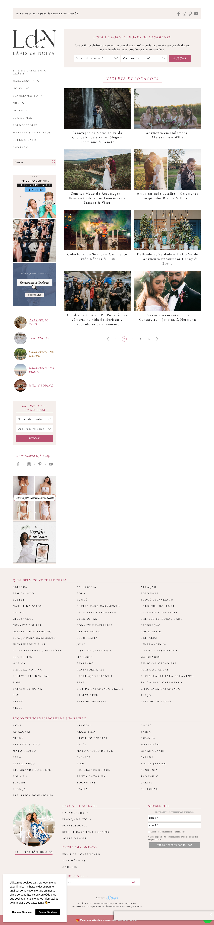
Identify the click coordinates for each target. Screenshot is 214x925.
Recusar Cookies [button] (22, 912)
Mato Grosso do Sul (95, 750)
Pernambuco (24, 763)
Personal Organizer (159, 663)
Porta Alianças (155, 669)
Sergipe (19, 782)
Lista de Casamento (95, 650)
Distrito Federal (92, 738)
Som (16, 695)
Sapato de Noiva (27, 688)
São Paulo (150, 776)
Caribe (146, 782)
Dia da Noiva (88, 631)
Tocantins (86, 782)
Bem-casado (23, 593)
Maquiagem (151, 656)
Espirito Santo (26, 744)
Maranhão (150, 744)
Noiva (18, 88)
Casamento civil (39, 322)
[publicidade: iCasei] (34, 196)
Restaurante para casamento (168, 676)
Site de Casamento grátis (30, 72)
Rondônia (149, 769)
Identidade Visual (29, 644)
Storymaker (87, 695)
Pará (17, 757)
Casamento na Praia (159, 612)
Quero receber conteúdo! (174, 845)
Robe (17, 682)
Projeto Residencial (31, 676)
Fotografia (87, 637)
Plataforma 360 (90, 669)
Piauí (81, 763)
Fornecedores (25, 125)
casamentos (24, 80)
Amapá (146, 725)
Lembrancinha (153, 644)
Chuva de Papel (127, 906)
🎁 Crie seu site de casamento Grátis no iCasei (107, 920)
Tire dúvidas (74, 860)
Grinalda (149, 637)
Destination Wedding (32, 631)
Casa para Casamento (96, 612)
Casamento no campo (41, 354)
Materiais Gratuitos (32, 132)
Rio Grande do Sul (93, 769)
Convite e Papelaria (95, 625)
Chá (16, 103)
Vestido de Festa (92, 701)
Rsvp (81, 682)
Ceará (18, 738)
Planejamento (25, 95)
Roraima (20, 776)
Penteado (85, 663)
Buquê (82, 599)
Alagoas (84, 725)
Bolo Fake (149, 593)
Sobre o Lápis (25, 139)
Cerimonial (87, 618)
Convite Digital (27, 625)
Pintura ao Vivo (27, 669)
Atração (148, 586)
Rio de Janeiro (154, 763)
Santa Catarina (91, 776)
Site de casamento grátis (85, 831)
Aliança (20, 586)
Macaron (85, 656)
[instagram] (184, 13)
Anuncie (69, 866)
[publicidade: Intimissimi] (34, 498)
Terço (146, 695)
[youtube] (196, 13)
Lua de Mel (22, 117)
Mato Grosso (24, 750)
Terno (18, 701)
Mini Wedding (41, 385)
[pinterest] (190, 13)
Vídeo (18, 707)
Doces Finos (151, 631)
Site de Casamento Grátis (100, 688)
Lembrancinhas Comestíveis (38, 650)
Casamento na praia (41, 369)
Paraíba (84, 757)
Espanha (148, 738)
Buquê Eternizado (157, 599)
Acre (17, 725)
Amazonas (22, 731)
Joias (81, 644)
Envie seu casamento (81, 854)
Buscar (34, 438)
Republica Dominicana (33, 795)
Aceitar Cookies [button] (48, 912)
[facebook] (179, 13)
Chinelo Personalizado (162, 618)
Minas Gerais (152, 750)
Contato (20, 147)
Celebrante (23, 618)
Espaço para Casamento (34, 637)
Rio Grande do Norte (32, 769)
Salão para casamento (161, 682)
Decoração (151, 625)
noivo (18, 110)
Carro (18, 612)
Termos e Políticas (82, 906)
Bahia (146, 731)
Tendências (39, 338)
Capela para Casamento (98, 606)
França (19, 788)
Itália (82, 788)
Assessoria (86, 586)
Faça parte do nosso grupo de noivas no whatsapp (45, 13)
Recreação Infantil (95, 676)
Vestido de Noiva (156, 701)
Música (19, 663)
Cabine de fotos (27, 606)
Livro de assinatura (159, 650)
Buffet (19, 599)
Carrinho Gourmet (158, 606)
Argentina (86, 731)
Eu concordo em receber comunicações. (167, 832)
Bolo (81, 593)
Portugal (149, 788)
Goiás (82, 744)
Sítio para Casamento (161, 688)
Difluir (139, 906)
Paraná (147, 757)
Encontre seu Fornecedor (34, 408)
